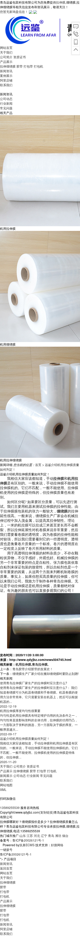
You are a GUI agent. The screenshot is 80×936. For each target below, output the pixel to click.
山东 (23, 835)
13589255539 (10, 807)
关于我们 (6, 766)
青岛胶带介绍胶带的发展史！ (32, 669)
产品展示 (6, 771)
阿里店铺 (6, 929)
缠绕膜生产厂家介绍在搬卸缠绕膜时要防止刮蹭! (45, 673)
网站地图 (6, 785)
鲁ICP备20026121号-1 (28, 840)
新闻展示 (6, 775)
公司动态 (6, 98)
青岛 (51, 835)
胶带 (19, 66)
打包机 (38, 66)
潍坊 (58, 835)
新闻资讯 (6, 924)
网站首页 (6, 873)
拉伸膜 (60, 2)
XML (3, 789)
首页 (38, 464)
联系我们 (6, 780)
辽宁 (44, 835)
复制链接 (46, 812)
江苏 (30, 835)
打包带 (28, 66)
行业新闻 (6, 103)
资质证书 (19, 57)
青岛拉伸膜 (40, 664)
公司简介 (6, 57)
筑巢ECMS (26, 845)
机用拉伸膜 (23, 664)
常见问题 (6, 108)
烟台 (65, 835)
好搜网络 (57, 845)
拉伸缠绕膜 (8, 66)
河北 (37, 835)
